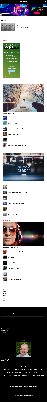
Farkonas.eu (3, 334)
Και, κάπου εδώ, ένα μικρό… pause (9, 182)
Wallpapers (24, 375)
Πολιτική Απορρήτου (18, 386)
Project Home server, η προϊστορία (14, 273)
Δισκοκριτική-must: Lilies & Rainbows (10, 247)
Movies (8, 372)
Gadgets (23, 369)
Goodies (18, 25)
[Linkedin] (25, 383)
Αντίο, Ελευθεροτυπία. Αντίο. (8, 113)
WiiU (29, 375)
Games (4, 291)
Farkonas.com (4, 326)
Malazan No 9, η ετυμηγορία (13, 134)
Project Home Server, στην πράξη (14, 268)
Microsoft (4, 372)
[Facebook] (20, 383)
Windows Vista (40, 375)
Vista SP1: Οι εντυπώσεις (12, 123)
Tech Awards (12, 375)
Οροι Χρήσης (12, 386)
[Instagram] (23, 383)
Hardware (40, 369)
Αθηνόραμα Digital (5, 328)
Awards (4, 288)
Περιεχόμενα (26, 386)
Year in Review (9, 376)
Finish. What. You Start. (23, 27)
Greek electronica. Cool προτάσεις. (14, 279)
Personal (4, 297)
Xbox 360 (3, 376)
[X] (22, 383)
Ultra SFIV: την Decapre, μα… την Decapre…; (16, 203)
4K (2, 369)
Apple (5, 369)
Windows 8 (34, 375)
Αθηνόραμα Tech (4, 330)
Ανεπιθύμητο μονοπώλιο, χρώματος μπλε (16, 117)
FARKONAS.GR (23, 1)
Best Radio (10, 369)
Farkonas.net (3, 332)
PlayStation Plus (40, 372)
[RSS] (27, 383)
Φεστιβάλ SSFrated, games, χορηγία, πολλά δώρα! (17, 192)
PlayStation (32, 372)
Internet (4, 295)
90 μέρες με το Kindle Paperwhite (14, 186)
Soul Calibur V (5, 375)
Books (19, 369)
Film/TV (4, 289)
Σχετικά (30, 386)
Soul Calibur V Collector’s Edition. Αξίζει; (15, 251)
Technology (18, 375)
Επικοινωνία (35, 386)
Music (13, 372)
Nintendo (21, 372)
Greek (36, 369)
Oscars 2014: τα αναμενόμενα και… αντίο (15, 208)
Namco (16, 372)
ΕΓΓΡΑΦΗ (23, 318)
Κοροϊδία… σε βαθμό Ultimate (13, 262)
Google (31, 369)
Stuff (4, 298)
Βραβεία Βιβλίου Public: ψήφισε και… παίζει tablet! (18, 197)
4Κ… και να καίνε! (11, 139)
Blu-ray (15, 369)
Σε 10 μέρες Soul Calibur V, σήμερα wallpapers (17, 145)
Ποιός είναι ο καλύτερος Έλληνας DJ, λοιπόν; (16, 128)
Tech (4, 300)
